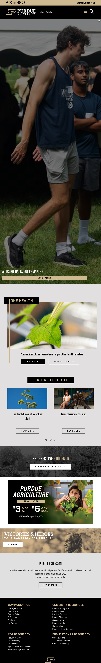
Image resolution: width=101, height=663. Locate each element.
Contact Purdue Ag (60, 644)
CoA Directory (14, 641)
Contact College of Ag (86, 2)
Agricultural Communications (20, 647)
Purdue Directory (59, 617)
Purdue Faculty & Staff (61, 609)
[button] (46, 440)
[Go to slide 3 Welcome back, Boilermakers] (53, 280)
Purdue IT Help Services (62, 629)
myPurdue (12, 623)
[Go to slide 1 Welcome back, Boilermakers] (44, 280)
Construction (57, 626)
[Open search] (92, 12)
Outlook (11, 620)
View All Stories (64, 361)
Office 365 (12, 617)
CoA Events (13, 644)
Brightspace (13, 612)
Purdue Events (58, 623)
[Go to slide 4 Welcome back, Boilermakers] (57, 280)
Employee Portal (15, 609)
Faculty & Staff (14, 638)
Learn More (33, 361)
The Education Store (61, 641)
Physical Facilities (59, 614)
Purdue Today (14, 614)
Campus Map (58, 620)
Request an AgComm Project (20, 650)
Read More (27, 431)
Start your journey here (50, 467)
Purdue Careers (58, 612)
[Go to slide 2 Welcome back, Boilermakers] (48, 280)
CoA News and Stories (61, 638)
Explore (13, 544)
